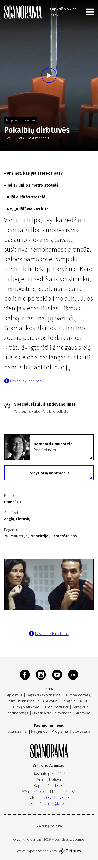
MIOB (84, 700)
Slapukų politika (49, 825)
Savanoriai (63, 712)
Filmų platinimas (26, 706)
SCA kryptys (47, 700)
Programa (60, 731)
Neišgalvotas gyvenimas (20, 120)
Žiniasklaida (41, 712)
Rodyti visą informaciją (49, 472)
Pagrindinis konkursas (43, 694)
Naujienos (39, 731)
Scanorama (17, 731)
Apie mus (14, 694)
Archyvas (83, 712)
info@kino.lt (57, 803)
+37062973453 (58, 797)
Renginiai (68, 700)
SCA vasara (81, 731)
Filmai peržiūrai (55, 706)
